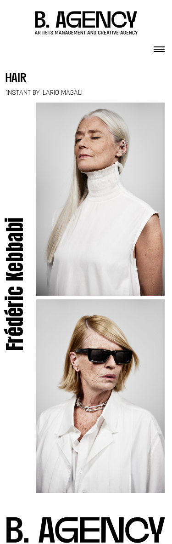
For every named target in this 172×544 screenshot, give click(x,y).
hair (16, 79)
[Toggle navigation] (159, 46)
